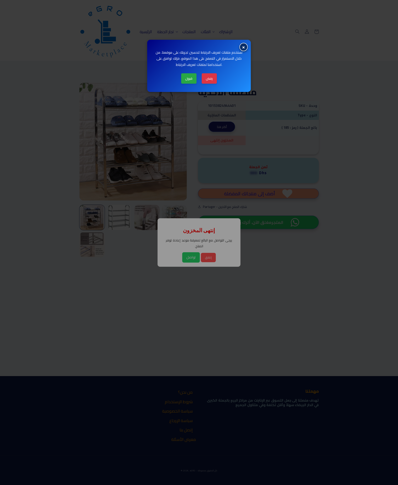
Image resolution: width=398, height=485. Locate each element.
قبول (188, 78)
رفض (209, 78)
